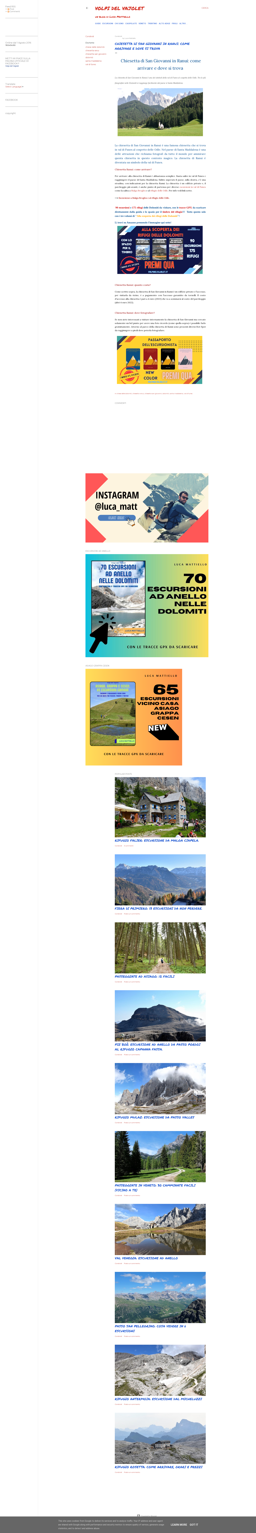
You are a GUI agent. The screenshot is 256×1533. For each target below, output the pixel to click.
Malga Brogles (138, 190)
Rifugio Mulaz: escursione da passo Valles (154, 1117)
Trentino (152, 23)
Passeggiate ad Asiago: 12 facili (144, 976)
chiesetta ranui (92, 50)
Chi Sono (119, 23)
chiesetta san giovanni (95, 54)
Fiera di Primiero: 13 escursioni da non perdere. (158, 908)
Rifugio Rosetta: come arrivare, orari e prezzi (158, 1467)
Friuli (175, 23)
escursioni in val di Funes (193, 187)
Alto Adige (164, 23)
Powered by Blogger (149, 1516)
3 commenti (128, 846)
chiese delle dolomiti (95, 47)
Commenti (14, 11)
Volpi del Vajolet (119, 8)
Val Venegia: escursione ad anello (146, 1258)
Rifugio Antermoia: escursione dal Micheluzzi (158, 1399)
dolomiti (89, 57)
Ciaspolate (131, 23)
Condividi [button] (89, 36)
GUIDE (98, 23)
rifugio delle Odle (159, 190)
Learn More (179, 1524)
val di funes (90, 64)
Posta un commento (132, 914)
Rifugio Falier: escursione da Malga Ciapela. (157, 840)
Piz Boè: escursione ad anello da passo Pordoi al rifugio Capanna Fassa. (157, 1047)
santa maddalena (93, 61)
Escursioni (107, 23)
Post (11, 9)
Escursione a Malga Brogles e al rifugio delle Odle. (144, 198)
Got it (194, 1524)
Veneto (142, 23)
